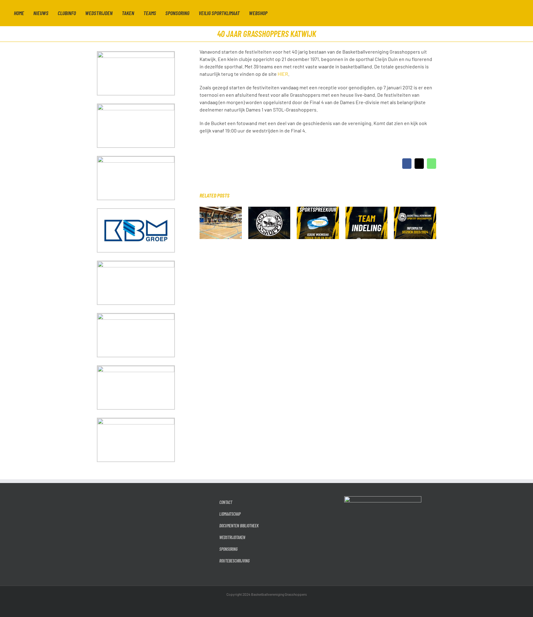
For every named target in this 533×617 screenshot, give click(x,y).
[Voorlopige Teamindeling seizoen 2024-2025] (366, 210)
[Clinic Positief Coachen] (221, 210)
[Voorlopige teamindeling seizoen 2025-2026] (269, 210)
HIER (283, 74)
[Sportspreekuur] (318, 210)
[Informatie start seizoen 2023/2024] (415, 210)
